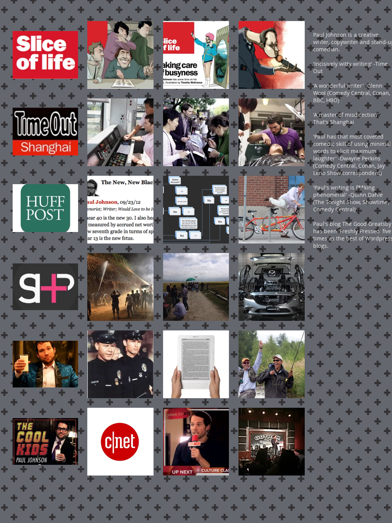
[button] (45, 55)
